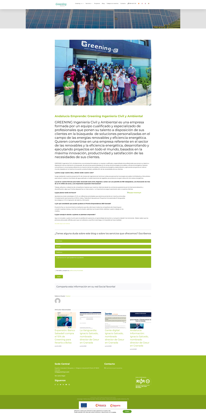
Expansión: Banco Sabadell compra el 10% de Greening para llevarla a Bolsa (65, 336)
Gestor (68, 296)
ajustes (114, 412)
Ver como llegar (60, 376)
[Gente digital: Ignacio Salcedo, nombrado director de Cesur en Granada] (115, 320)
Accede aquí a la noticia (62, 223)
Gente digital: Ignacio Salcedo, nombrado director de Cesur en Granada (114, 336)
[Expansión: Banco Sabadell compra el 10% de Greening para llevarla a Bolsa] (65, 320)
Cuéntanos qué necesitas (113, 368)
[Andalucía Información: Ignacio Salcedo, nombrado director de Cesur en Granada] (140, 320)
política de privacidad (76, 270)
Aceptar (127, 411)
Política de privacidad (89, 399)
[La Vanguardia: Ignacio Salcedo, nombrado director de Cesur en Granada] (90, 320)
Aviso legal (80, 399)
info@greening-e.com (62, 372)
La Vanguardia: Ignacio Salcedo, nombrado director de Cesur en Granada (89, 336)
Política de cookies (100, 399)
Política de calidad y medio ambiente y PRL (117, 399)
